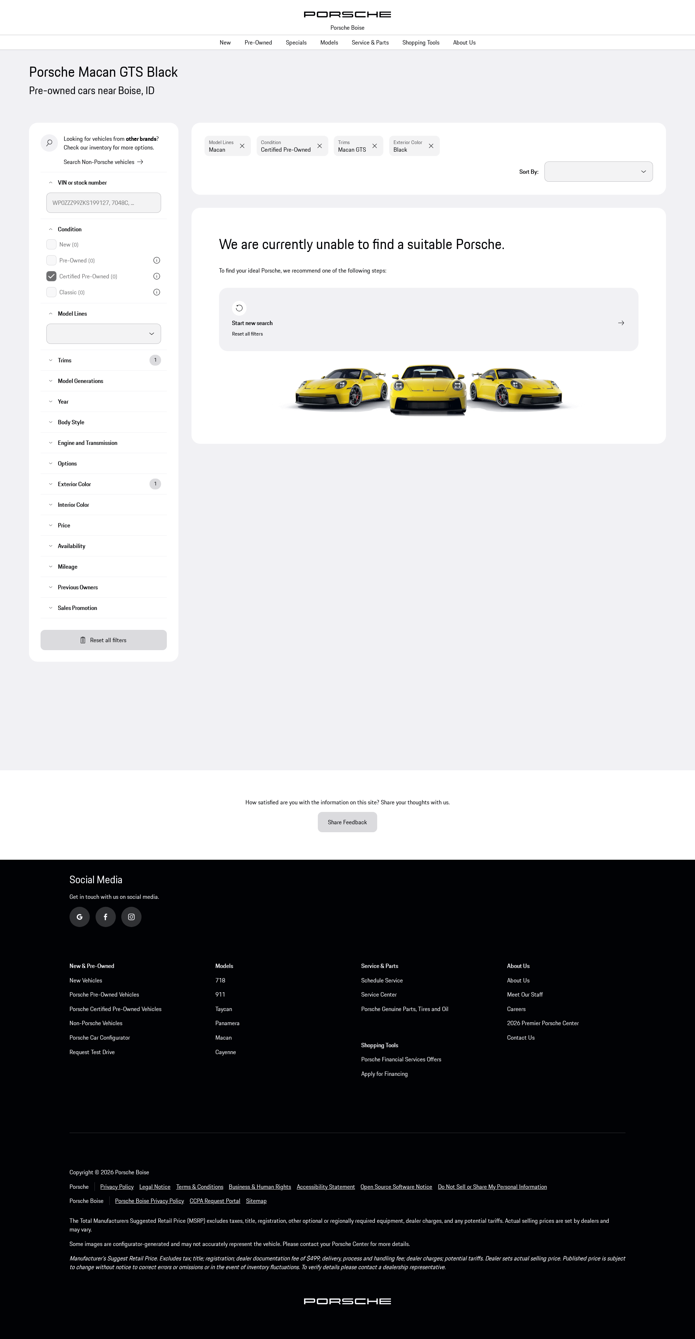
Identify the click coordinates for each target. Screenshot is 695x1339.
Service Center (379, 994)
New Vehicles (86, 980)
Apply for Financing (384, 1073)
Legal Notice (154, 1186)
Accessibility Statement (326, 1186)
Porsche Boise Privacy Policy (149, 1200)
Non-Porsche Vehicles (96, 1023)
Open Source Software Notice (396, 1186)
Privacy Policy (117, 1186)
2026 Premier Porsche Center (543, 1023)
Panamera (227, 1023)
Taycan (223, 1009)
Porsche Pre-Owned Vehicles (104, 994)
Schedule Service (382, 980)
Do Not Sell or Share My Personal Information (492, 1186)
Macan (223, 1037)
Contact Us (521, 1037)
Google (88, 916)
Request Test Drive (92, 1052)
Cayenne (225, 1052)
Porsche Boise (347, 27)
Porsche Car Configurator (100, 1037)
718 (220, 980)
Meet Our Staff (525, 994)
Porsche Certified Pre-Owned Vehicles (115, 1009)
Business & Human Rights (260, 1186)
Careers (516, 1009)
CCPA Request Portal (215, 1200)
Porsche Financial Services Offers (401, 1059)
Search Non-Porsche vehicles (99, 161)
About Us (518, 980)
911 (220, 994)
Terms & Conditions (199, 1186)
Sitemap (256, 1200)
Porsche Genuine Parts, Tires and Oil (404, 1009)
